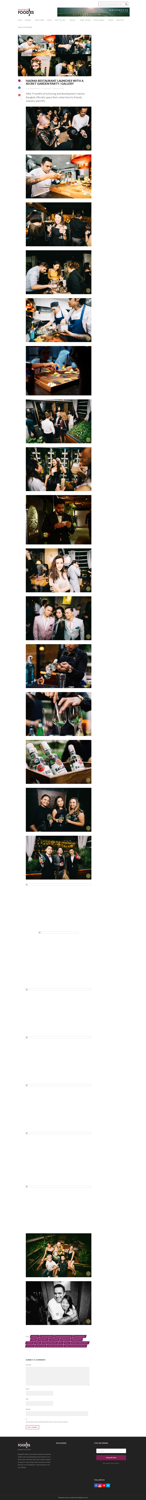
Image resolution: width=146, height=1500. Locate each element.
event (33, 1339)
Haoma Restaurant (50, 1342)
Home (20, 20)
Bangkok (34, 1336)
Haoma (37, 1342)
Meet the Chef (60, 20)
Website (28, 1409)
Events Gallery (58, 88)
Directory (120, 20)
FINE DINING (54, 1339)
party (67, 1342)
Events (49, 20)
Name (27, 1389)
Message (28, 1365)
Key (61, 1342)
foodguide (65, 1339)
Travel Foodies (85, 20)
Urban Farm (40, 1346)
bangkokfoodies (47, 1336)
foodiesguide (76, 1339)
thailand (30, 1346)
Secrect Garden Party (80, 1342)
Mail (27, 1399)
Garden (29, 1342)
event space (43, 1339)
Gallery (72, 20)
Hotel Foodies (99, 20)
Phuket (111, 20)
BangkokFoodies (34, 88)
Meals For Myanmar (25, 27)
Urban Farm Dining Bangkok (75, 1346)
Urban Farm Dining (55, 1346)
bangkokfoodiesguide (64, 1336)
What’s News (39, 20)
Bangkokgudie (79, 1336)
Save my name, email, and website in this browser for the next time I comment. (47, 1422)
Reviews (28, 20)
